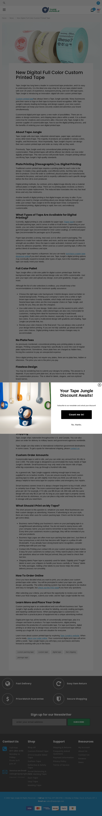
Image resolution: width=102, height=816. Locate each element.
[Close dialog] (99, 384)
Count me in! (76, 414)
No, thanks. (76, 424)
